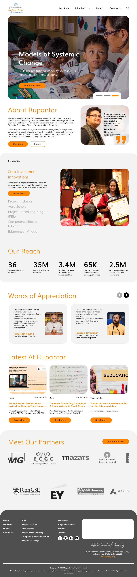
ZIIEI (24, 520)
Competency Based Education (35, 536)
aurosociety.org (107, 556)
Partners (61, 528)
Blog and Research (66, 524)
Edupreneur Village (30, 540)
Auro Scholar (28, 528)
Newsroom (63, 520)
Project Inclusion (29, 524)
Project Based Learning (32, 532)
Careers (61, 532)
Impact (6, 528)
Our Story (7, 524)
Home (6, 520)
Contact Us (8, 532)
